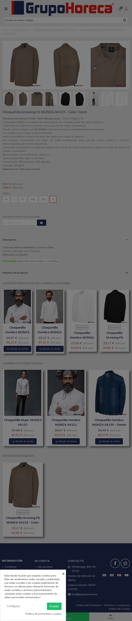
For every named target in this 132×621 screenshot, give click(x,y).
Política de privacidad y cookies (44, 613)
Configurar (13, 606)
